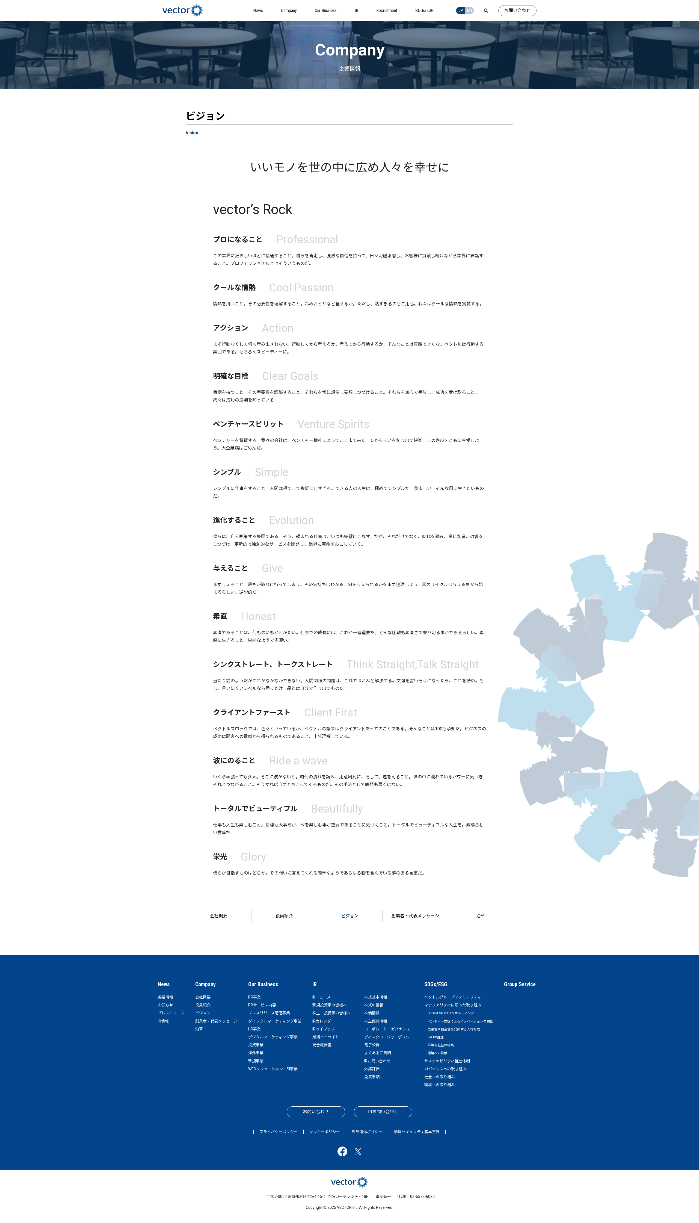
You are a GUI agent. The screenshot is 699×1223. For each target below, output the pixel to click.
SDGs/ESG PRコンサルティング (451, 1013)
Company (205, 984)
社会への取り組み (439, 1077)
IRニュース (321, 997)
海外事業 (255, 1053)
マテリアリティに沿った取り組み (452, 1005)
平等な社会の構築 (441, 1045)
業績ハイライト (325, 1037)
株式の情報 (373, 1005)
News (164, 984)
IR (314, 984)
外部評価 (372, 1069)
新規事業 (255, 1061)
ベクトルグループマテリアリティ (452, 997)
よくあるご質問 (377, 1053)
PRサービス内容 (262, 1005)
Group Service (520, 984)
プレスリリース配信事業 (269, 1013)
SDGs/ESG (435, 984)
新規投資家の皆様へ (329, 1005)
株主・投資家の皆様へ (331, 1013)
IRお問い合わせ (377, 1061)
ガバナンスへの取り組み (445, 1069)
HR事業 (254, 1029)
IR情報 (163, 1021)
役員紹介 (284, 915)
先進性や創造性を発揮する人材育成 (454, 1029)
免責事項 (372, 1077)
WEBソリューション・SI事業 (273, 1069)
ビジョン (350, 915)
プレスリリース (171, 1013)
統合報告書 (321, 1045)
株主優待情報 (375, 1021)
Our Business (263, 984)
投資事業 (255, 1045)
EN (469, 10)
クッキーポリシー (324, 1132)
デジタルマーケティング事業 (273, 1037)
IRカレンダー (323, 1021)
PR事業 (254, 997)
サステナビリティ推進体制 (447, 1061)
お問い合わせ (517, 10)
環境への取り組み (439, 1085)
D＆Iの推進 (436, 1037)
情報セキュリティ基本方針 (417, 1132)
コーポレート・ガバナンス (387, 1029)
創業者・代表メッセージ (415, 915)
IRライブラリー (325, 1029)
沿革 (480, 915)
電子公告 (372, 1045)
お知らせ (165, 1005)
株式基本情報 (375, 997)
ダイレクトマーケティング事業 (274, 1021)
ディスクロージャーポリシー (388, 1037)
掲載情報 (165, 997)
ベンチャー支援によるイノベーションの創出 (460, 1021)
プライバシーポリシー (278, 1132)
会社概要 (218, 915)
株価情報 (372, 1013)
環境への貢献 (437, 1053)
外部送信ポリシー (367, 1132)
